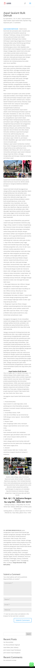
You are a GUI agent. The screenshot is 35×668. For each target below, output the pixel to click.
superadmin (8, 18)
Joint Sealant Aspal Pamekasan (12, 650)
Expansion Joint (7, 22)
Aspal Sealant (7, 20)
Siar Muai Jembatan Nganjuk (11, 645)
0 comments (17, 22)
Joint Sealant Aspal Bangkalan (11, 652)
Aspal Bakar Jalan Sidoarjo (10, 647)
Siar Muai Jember (8, 642)
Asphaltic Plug (27, 20)
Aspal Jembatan (26, 18)
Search (29, 634)
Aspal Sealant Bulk (17, 20)
